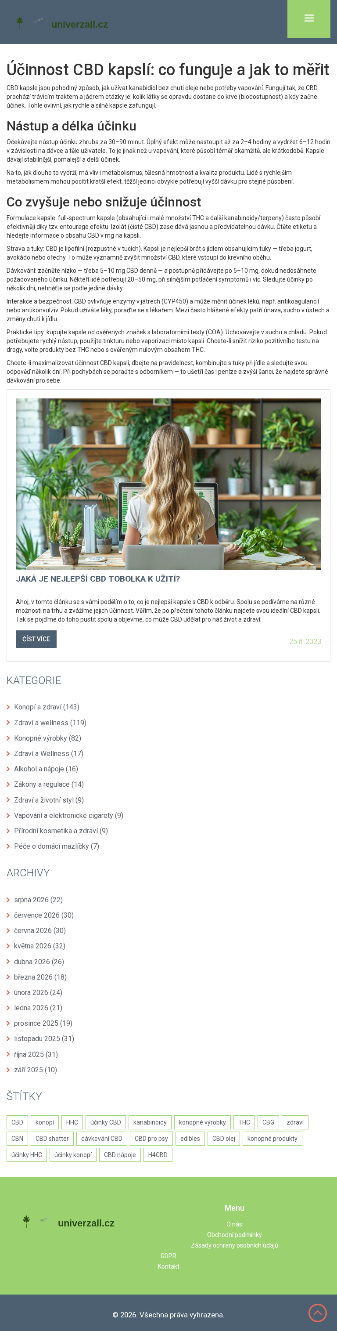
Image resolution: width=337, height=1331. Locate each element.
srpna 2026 (38, 900)
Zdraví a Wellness (48, 753)
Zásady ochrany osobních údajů (234, 1245)
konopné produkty (272, 1138)
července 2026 (44, 915)
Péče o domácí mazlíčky (56, 846)
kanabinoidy (150, 1122)
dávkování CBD (101, 1138)
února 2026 (38, 992)
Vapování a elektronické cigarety (68, 815)
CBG (268, 1122)
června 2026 (40, 930)
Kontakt (168, 1266)
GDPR (168, 1255)
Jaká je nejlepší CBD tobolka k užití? (98, 579)
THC (244, 1122)
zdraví (295, 1122)
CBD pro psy (151, 1138)
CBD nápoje (120, 1154)
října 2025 (36, 1054)
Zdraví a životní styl (49, 800)
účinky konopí (73, 1154)
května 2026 (39, 946)
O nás (234, 1224)
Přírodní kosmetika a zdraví (61, 831)
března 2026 (40, 977)
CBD (17, 1122)
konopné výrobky (202, 1122)
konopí (45, 1122)
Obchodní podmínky (234, 1234)
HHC (72, 1122)
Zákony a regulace (49, 784)
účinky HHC (26, 1154)
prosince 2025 (43, 1023)
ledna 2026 (38, 1008)
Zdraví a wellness (50, 723)
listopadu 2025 (44, 1038)
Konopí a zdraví (46, 707)
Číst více (36, 639)
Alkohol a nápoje (46, 769)
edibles (190, 1138)
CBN (17, 1138)
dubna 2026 (39, 962)
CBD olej (223, 1138)
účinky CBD (105, 1122)
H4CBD (158, 1154)
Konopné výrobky (47, 738)
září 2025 (35, 1070)
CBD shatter (52, 1138)
